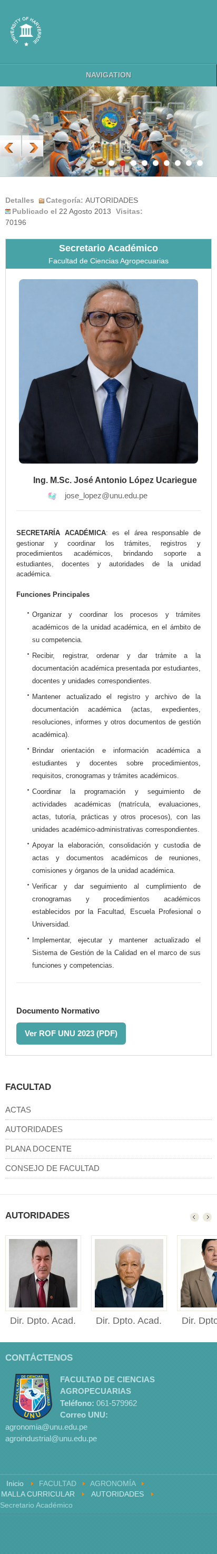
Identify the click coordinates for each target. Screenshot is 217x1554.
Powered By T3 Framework (164, 1534)
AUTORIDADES (34, 1129)
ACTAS (18, 1109)
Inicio (15, 1484)
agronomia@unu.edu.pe (46, 1426)
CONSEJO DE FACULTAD (52, 1168)
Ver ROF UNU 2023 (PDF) (71, 1033)
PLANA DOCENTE (38, 1148)
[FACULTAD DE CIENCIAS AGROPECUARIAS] (26, 31)
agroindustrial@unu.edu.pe (51, 1438)
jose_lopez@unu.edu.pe (106, 495)
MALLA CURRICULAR (38, 1494)
